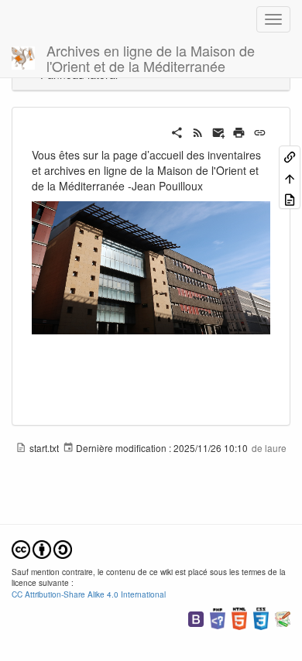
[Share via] (177, 131)
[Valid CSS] (261, 617)
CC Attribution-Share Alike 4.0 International (89, 594)
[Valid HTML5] (239, 617)
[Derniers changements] (197, 131)
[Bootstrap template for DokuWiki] (196, 617)
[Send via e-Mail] (218, 131)
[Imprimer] (238, 131)
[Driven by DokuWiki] (282, 617)
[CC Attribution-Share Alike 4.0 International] (42, 547)
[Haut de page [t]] (290, 177)
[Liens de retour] (290, 156)
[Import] (290, 198)
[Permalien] (259, 131)
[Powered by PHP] (217, 617)
